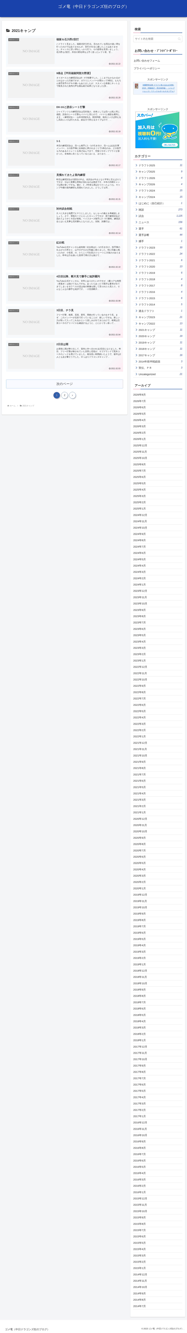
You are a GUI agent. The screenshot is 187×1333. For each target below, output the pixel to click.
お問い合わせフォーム (147, 60)
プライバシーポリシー (147, 68)
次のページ (64, 384)
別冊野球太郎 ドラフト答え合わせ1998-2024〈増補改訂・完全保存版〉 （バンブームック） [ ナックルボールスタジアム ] (158, 88)
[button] (179, 39)
